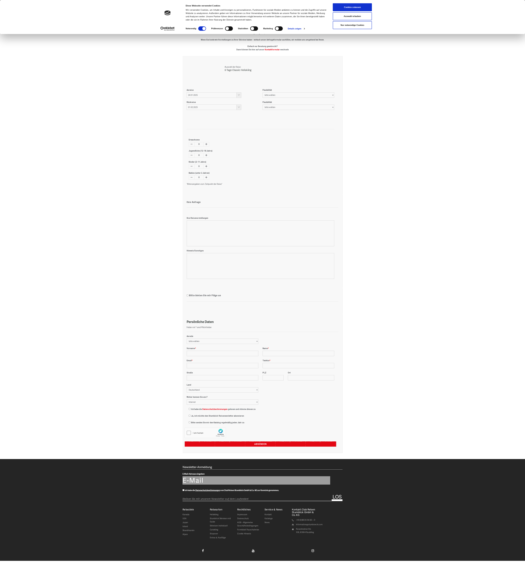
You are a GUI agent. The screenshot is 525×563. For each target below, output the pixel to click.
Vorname (191, 348)
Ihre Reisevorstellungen (197, 218)
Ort (289, 373)
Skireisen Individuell (219, 525)
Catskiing (214, 529)
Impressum (242, 514)
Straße (190, 373)
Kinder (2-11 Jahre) (197, 162)
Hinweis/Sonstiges (195, 251)
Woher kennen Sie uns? (197, 397)
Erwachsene (194, 140)
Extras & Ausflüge (218, 537)
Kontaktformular (272, 49)
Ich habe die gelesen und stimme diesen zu (223, 409)
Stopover (214, 533)
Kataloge (269, 518)
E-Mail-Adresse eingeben (194, 474)
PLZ (264, 373)
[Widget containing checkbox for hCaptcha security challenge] (205, 433)
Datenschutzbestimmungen (215, 409)
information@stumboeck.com (309, 524)
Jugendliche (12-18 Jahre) (200, 151)
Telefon (266, 360)
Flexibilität (267, 90)
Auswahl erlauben (352, 16)
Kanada (186, 514)
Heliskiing (214, 514)
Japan (185, 522)
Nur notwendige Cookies (352, 25)
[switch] (229, 28)
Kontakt (268, 514)
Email (190, 360)
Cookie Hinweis (244, 533)
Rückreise (191, 102)
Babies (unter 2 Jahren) (199, 173)
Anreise (190, 90)
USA (184, 518)
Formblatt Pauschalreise (248, 529)
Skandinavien (188, 530)
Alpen (185, 534)
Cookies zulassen (352, 7)
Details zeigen (294, 28)
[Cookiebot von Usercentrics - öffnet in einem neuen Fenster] (168, 29)
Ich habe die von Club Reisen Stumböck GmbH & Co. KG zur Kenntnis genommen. (232, 490)
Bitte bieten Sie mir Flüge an (205, 295)
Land (189, 385)
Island (185, 526)
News (267, 522)
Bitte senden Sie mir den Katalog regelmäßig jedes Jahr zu (217, 422)
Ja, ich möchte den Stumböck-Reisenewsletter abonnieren (217, 416)
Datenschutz (243, 518)
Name (265, 348)
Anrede (190, 336)
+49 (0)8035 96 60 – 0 (305, 520)
